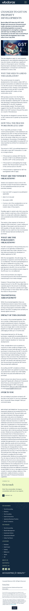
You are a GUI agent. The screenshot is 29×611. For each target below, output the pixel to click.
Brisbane (6, 544)
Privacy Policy (5, 584)
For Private (5, 524)
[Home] (8, 2)
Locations (5, 541)
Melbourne (6, 552)
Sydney (6, 549)
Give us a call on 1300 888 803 (18, 386)
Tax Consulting (7, 514)
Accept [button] (14, 608)
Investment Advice (8, 533)
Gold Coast (7, 547)
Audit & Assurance (9, 516)
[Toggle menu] (25, 2)
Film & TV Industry (8, 521)
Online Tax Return (8, 538)
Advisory (6, 511)
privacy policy (13, 604)
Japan (5, 554)
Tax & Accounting (8, 509)
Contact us (5, 565)
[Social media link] (3, 569)
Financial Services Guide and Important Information (12, 588)
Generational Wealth (9, 535)
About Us (5, 560)
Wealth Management (9, 530)
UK (4, 557)
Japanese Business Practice (11, 519)
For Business (6, 505)
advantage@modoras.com (13, 388)
